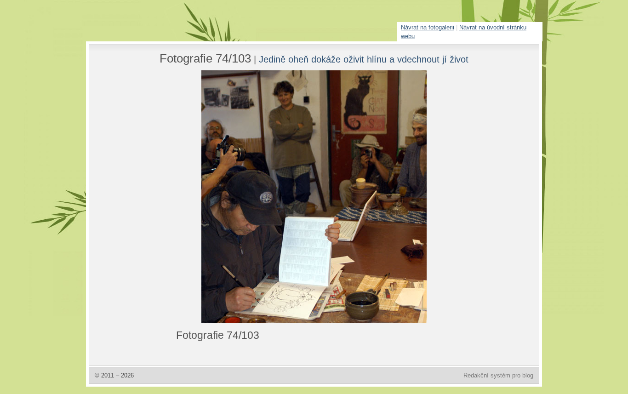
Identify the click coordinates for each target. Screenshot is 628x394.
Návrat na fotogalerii (427, 27)
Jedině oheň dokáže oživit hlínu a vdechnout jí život (363, 59)
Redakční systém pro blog (498, 375)
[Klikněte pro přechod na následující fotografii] (210, 196)
